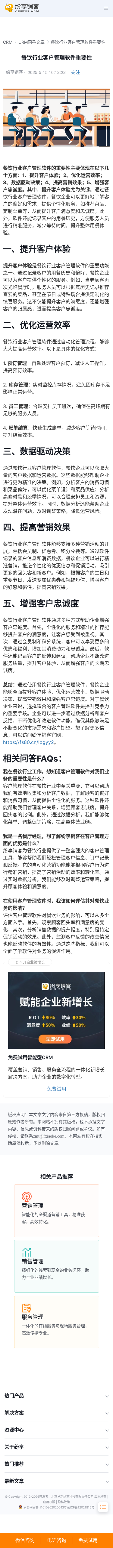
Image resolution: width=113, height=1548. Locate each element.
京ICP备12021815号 (80, 1507)
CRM (7, 42)
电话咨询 (56, 1540)
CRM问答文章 (31, 42)
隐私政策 (64, 1502)
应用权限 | (50, 1502)
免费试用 (88, 1540)
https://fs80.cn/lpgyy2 (28, 742)
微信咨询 (25, 1540)
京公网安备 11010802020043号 (45, 1507)
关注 (75, 72)
